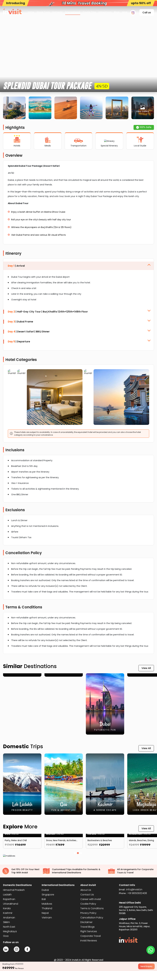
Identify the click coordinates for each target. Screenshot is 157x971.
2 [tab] (78, 853)
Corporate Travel (90, 936)
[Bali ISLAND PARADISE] (22, 675)
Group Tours (43, 12)
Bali (44, 899)
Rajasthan (9, 899)
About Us (85, 890)
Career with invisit (90, 899)
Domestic (57, 12)
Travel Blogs (87, 927)
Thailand (47, 908)
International (72, 12)
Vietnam (47, 917)
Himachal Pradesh (14, 890)
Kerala (7, 908)
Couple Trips (89, 12)
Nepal (45, 913)
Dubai (45, 890)
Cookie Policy (88, 904)
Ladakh (7, 894)
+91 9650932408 (137, 893)
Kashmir (7, 913)
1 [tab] (75, 853)
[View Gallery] (142, 107)
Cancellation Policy (91, 917)
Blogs (117, 12)
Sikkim (6, 922)
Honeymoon (105, 12)
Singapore (48, 894)
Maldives (47, 904)
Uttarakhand (10, 904)
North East (9, 927)
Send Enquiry (146, 966)
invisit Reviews (88, 940)
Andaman (9, 917)
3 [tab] (81, 853)
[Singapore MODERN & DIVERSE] (63, 675)
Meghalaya (10, 931)
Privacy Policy (88, 913)
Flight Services (88, 931)
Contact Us (87, 894)
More (124, 12)
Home (31, 12)
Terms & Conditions (92, 908)
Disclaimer (86, 922)
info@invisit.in (134, 889)
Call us (146, 12)
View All (146, 668)
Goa (5, 936)
